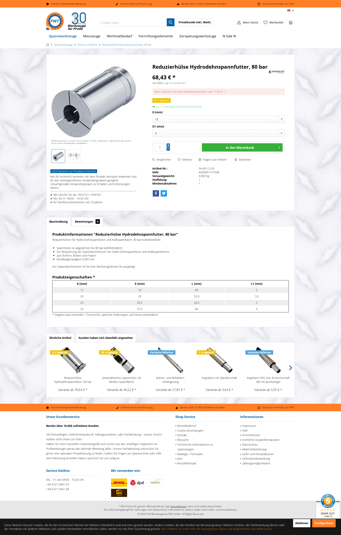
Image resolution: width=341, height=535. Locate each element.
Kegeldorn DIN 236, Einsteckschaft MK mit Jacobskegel (268, 380)
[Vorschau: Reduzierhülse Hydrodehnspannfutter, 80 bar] (58, 156)
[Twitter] (164, 193)
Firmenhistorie (251, 435)
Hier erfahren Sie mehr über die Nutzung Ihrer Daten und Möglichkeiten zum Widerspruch (216, 529)
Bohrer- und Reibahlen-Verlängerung (170, 380)
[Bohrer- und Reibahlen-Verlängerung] (170, 360)
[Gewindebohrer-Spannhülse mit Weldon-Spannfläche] (121, 360)
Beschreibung (58, 221)
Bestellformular (186, 463)
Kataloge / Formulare (190, 454)
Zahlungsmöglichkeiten (256, 463)
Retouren (183, 440)
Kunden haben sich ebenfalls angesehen (106, 338)
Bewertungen (86, 221)
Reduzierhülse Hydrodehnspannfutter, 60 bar (72, 380)
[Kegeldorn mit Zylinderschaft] (219, 360)
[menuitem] (291, 22)
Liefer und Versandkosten (258, 454)
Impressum (249, 426)
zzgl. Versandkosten (175, 83)
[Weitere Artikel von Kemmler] (277, 72)
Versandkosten (178, 506)
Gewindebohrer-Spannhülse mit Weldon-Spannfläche (121, 380)
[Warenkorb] (291, 22)
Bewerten (244, 159)
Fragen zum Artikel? (214, 159)
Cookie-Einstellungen (190, 430)
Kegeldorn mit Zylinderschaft (219, 378)
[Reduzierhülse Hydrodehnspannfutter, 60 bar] (72, 360)
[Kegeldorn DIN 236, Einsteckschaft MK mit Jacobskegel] (268, 360)
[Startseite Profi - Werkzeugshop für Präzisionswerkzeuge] (48, 45)
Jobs (180, 458)
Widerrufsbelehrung (254, 449)
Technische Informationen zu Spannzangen (195, 447)
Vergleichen (163, 159)
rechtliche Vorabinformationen (260, 440)
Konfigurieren (324, 523)
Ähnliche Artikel (60, 338)
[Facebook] (156, 193)
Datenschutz (250, 444)
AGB (244, 430)
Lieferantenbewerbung (256, 458)
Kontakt (182, 435)
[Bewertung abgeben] (210, 71)
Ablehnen (301, 523)
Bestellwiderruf (186, 426)
